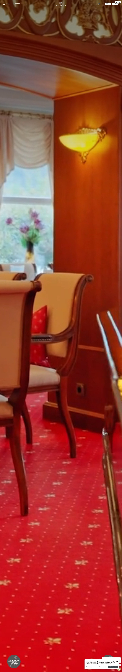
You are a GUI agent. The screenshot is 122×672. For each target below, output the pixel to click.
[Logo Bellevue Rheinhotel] (61, 4)
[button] (102, 3)
